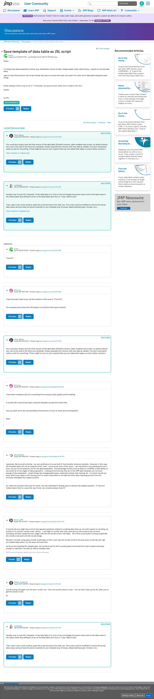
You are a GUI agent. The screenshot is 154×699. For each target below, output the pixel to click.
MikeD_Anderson (21, 582)
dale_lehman (19, 455)
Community (131, 10)
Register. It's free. (102, 21)
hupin (10, 55)
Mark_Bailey (19, 135)
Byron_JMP (18, 520)
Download (27, 16)
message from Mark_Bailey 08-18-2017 (52, 387)
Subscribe (123, 208)
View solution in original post (18, 153)
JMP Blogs (88, 10)
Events (67, 10)
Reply (26, 108)
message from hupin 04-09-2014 (51, 137)
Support (51, 10)
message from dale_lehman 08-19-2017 (52, 521)
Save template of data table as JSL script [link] (48, 42)
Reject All (140, 695)
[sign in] (142, 3)
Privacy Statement (101, 687)
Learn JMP (33, 10)
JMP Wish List (109, 10)
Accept (148, 695)
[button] (2, 51)
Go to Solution (10, 102)
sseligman (18, 185)
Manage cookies (128, 695)
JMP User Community (12, 42)
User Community (36, 3)
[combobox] (103, 3)
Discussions (14, 10)
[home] (12, 3)
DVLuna (17, 290)
